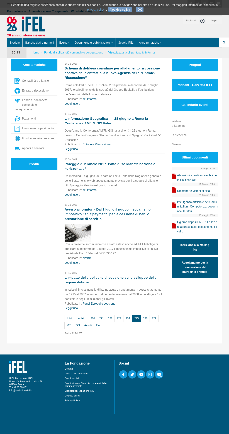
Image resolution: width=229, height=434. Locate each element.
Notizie (15, 43)
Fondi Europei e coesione (99, 303)
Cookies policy (72, 395)
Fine (98, 325)
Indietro (81, 318)
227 (154, 318)
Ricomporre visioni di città (193, 190)
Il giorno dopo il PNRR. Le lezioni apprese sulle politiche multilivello (197, 227)
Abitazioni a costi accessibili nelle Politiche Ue (197, 177)
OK (140, 9)
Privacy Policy (72, 400)
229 (77, 325)
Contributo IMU (72, 378)
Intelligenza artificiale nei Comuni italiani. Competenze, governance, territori (197, 206)
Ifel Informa (90, 99)
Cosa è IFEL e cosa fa (76, 373)
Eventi (63, 43)
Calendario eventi (194, 105)
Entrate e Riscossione (97, 144)
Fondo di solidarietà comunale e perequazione (73, 52)
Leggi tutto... (72, 103)
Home (35, 52)
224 (128, 318)
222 (110, 318)
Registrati (191, 20)
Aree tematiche (149, 43)
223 (119, 318)
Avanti (88, 325)
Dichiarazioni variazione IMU (79, 390)
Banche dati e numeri (39, 43)
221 (101, 318)
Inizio (70, 318)
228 (69, 325)
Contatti (69, 368)
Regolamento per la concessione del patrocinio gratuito (195, 267)
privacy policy (95, 9)
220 (93, 318)
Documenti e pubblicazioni (93, 43)
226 (145, 318)
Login (213, 20)
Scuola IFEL (125, 43)
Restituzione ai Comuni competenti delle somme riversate (85, 384)
